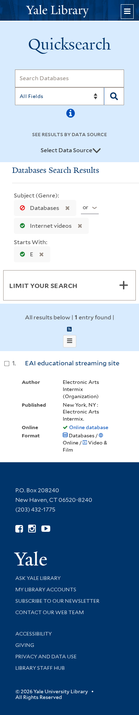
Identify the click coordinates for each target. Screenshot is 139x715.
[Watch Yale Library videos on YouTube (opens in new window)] (45, 528)
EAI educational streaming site (72, 363)
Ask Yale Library (38, 578)
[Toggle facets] (123, 285)
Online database (88, 427)
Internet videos (51, 225)
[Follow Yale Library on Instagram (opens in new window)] (32, 528)
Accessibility (33, 634)
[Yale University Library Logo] (69, 10)
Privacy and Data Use (46, 656)
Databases (44, 208)
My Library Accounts (45, 589)
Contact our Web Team (49, 612)
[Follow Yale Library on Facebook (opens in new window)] (19, 528)
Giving (24, 645)
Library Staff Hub (40, 668)
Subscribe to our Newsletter (57, 601)
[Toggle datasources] (96, 150)
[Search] (114, 96)
